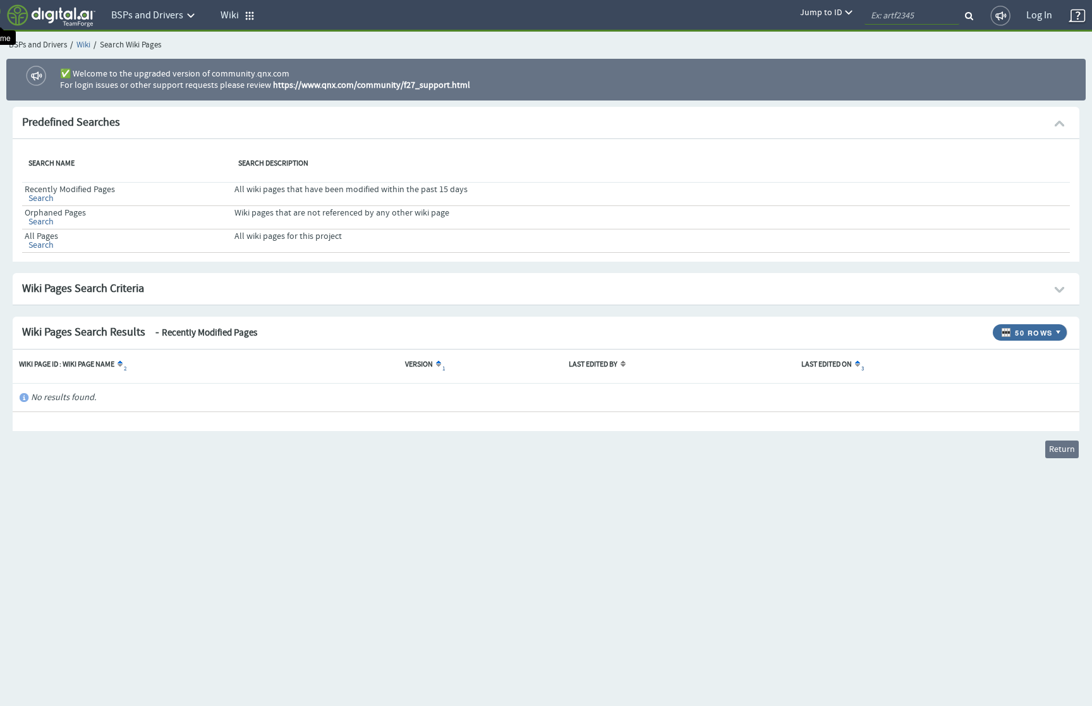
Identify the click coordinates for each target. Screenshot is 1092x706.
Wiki (83, 45)
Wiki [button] (233, 15)
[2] (119, 365)
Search (41, 198)
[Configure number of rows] (1060, 329)
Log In (1039, 15)
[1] (437, 365)
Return (1062, 449)
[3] (856, 365)
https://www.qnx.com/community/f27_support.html (371, 85)
